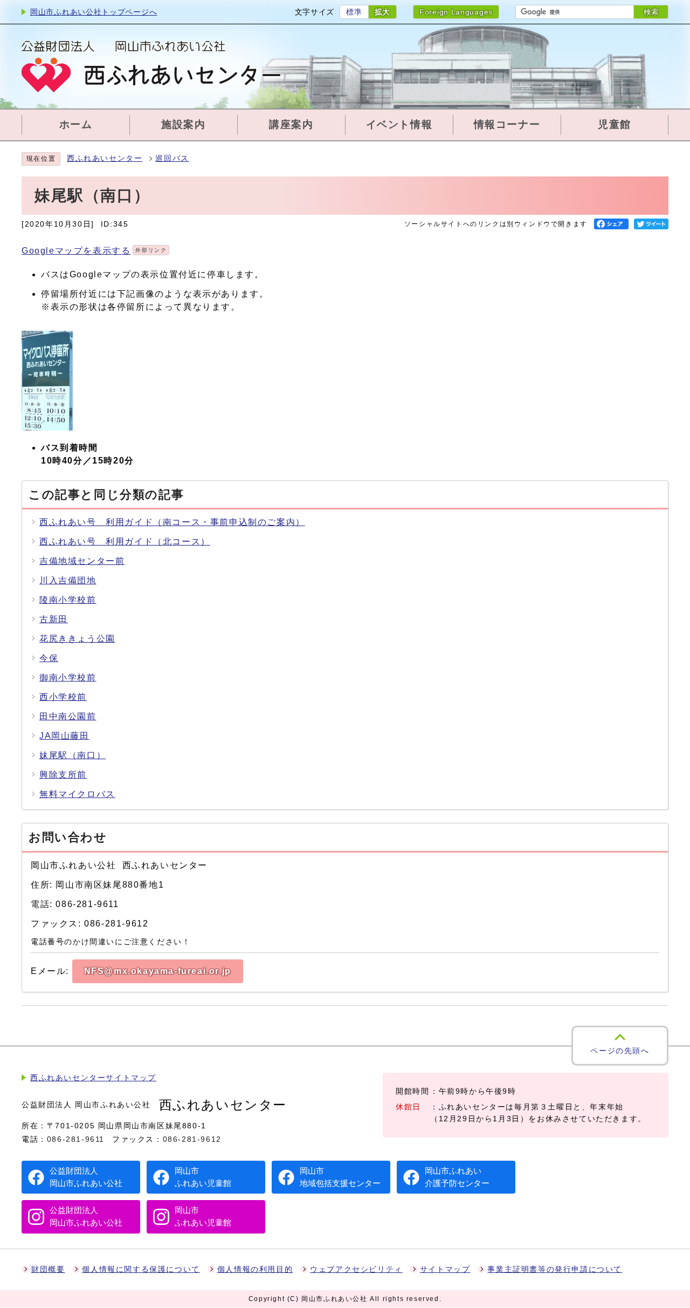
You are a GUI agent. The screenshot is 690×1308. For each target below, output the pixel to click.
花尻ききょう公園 (77, 638)
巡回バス (172, 158)
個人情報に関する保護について (140, 1269)
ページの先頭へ (619, 1050)
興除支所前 (63, 774)
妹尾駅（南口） (72, 755)
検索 (651, 12)
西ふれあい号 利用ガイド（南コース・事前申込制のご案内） (172, 522)
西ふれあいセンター (104, 158)
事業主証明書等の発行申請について (554, 1269)
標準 (354, 12)
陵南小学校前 (67, 599)
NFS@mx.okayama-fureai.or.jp (157, 971)
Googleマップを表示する (94, 250)
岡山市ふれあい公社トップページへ (93, 12)
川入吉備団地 (67, 580)
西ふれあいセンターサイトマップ (93, 1078)
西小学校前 (63, 696)
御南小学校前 (67, 677)
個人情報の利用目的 (255, 1269)
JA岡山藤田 (64, 735)
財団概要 (48, 1269)
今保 (48, 658)
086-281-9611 (76, 1139)
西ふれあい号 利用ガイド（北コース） (124, 541)
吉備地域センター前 (82, 561)
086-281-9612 (192, 1139)
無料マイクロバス (77, 794)
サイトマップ (445, 1269)
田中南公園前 (67, 716)
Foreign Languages (456, 12)
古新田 (53, 619)
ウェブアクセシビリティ (356, 1269)
